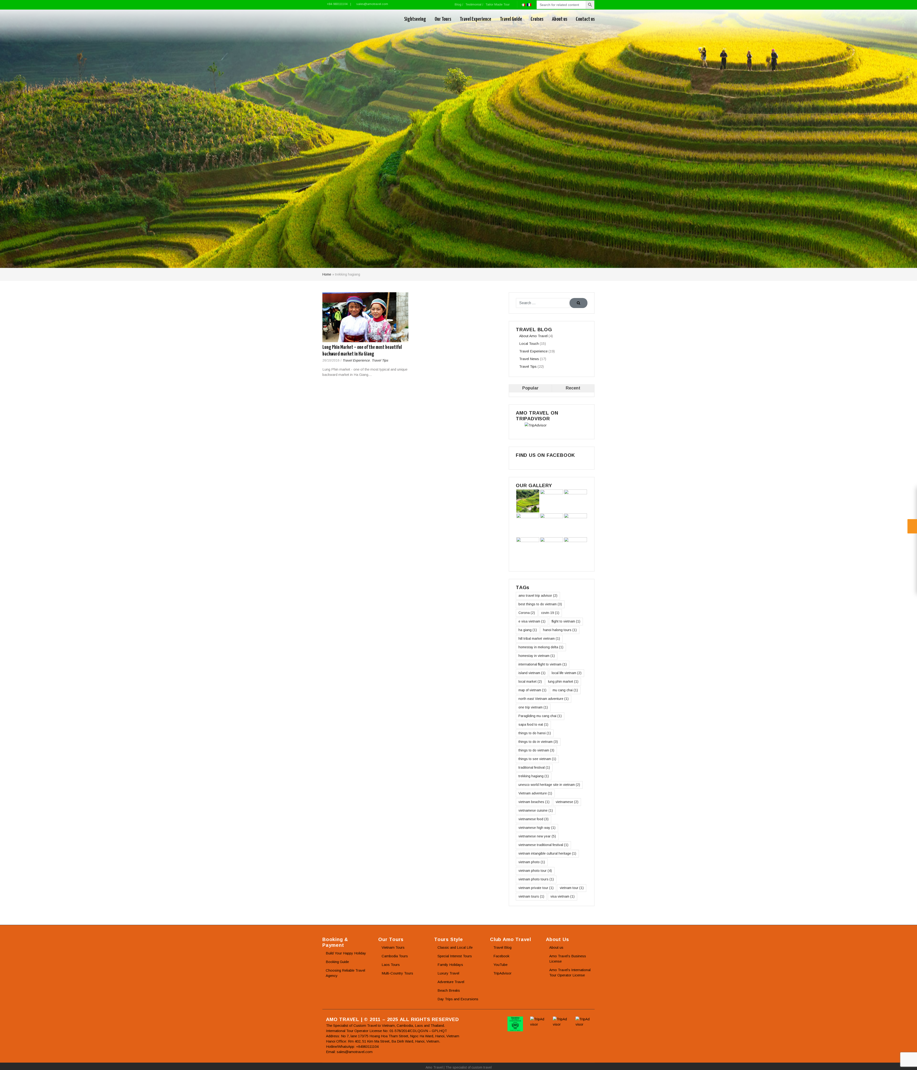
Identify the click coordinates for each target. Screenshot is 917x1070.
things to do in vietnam (538, 742)
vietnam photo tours (536, 879)
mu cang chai (565, 690)
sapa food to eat (533, 724)
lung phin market (563, 681)
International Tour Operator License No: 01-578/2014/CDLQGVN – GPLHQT (386, 1031)
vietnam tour (572, 888)
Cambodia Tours (395, 956)
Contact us (585, 19)
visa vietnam (562, 896)
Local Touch (529, 343)
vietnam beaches (533, 802)
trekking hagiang (533, 776)
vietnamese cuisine (535, 810)
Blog (458, 4)
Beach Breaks (448, 990)
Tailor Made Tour (497, 4)
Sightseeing (415, 19)
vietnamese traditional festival (543, 845)
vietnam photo (531, 862)
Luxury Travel (448, 973)
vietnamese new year (537, 836)
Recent (573, 388)
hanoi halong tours (560, 630)
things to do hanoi (534, 733)
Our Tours (443, 19)
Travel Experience (475, 19)
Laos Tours (391, 965)
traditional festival (534, 767)
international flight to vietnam (542, 664)
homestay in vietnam (536, 656)
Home (326, 274)
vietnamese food (533, 819)
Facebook (501, 956)
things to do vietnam (536, 750)
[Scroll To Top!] (907, 1062)
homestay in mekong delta (540, 647)
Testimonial (473, 4)
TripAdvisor (502, 973)
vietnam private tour (536, 888)
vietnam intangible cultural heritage (547, 853)
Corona (526, 613)
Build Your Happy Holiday (346, 953)
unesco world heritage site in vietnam (549, 785)
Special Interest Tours (454, 956)
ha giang (527, 630)
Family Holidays (450, 965)
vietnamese (567, 802)
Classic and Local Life (455, 947)
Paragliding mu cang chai (540, 716)
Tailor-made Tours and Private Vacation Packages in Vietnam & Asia (344, 19)
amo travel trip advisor (537, 595)
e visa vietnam (531, 621)
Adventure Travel (450, 982)
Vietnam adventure (535, 793)
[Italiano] (523, 4)
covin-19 (550, 613)
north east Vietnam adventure (543, 699)
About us (559, 19)
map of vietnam (532, 690)
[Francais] (529, 4)
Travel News (529, 359)
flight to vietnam (566, 621)
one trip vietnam (533, 707)
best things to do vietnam (540, 604)
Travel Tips (380, 360)
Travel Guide (511, 19)
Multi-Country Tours (397, 973)
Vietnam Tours (393, 947)
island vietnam (531, 673)
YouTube (500, 965)
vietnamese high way (536, 828)
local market (530, 681)
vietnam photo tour (535, 871)
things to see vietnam (537, 759)
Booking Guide (337, 962)
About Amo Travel (533, 336)
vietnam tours (531, 896)
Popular (530, 388)
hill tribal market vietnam (539, 638)
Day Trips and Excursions (457, 999)
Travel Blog (502, 947)
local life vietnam (566, 673)
